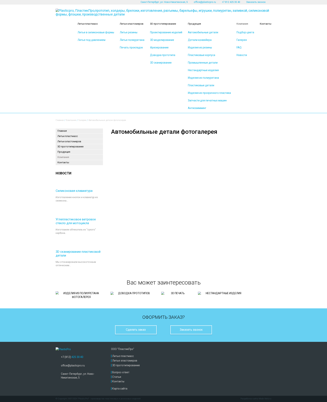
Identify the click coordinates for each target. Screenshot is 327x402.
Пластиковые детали (201, 85)
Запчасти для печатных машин (207, 100)
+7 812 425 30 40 (231, 2)
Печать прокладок (131, 47)
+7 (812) (72, 356)
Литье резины (128, 32)
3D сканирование (161, 62)
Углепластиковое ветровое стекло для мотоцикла (76, 221)
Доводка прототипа (162, 55)
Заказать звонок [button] (256, 2)
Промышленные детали (203, 62)
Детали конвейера (200, 39)
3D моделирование (162, 39)
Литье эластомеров (131, 23)
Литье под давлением (91, 39)
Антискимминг (197, 108)
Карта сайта (119, 388)
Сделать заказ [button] (136, 329)
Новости (242, 55)
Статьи (116, 377)
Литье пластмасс (88, 23)
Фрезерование (159, 47)
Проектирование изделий (166, 32)
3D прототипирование (163, 23)
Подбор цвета (245, 32)
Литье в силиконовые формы (96, 32)
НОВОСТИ (63, 173)
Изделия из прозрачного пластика (209, 92)
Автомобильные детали (203, 32)
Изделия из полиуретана (203, 77)
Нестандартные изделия (203, 70)
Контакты (265, 23)
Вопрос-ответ (120, 372)
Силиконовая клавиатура (74, 191)
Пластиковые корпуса (201, 55)
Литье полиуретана (132, 39)
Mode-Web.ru (265, 398)
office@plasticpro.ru (205, 2)
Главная (60, 120)
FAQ (239, 47)
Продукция (194, 23)
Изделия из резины (200, 47)
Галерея (242, 39)
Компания (242, 23)
